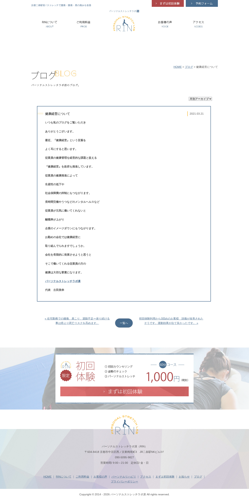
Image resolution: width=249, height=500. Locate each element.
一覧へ (124, 323)
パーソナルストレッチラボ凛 (63, 281)
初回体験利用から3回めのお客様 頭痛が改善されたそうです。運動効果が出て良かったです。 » (171, 320)
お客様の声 (100, 476)
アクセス (145, 476)
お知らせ (184, 476)
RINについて (63, 476)
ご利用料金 (82, 476)
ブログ (189, 66)
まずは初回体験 (164, 476)
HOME (178, 66)
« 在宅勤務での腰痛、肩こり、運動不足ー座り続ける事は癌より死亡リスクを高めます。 (77, 320)
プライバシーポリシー (124, 481)
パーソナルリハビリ (123, 476)
